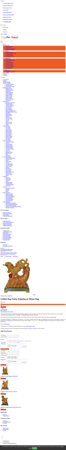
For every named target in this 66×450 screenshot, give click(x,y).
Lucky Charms (9, 166)
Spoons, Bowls (9, 117)
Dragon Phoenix (9, 144)
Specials (4, 80)
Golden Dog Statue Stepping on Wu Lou (9, 391)
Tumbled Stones (9, 183)
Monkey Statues (9, 136)
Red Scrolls (8, 168)
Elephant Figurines (9, 146)
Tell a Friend (10, 311)
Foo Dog (7, 149)
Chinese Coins (9, 159)
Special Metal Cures (10, 171)
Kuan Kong (8, 91)
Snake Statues (8, 132)
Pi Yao (7, 154)
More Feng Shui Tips (10, 56)
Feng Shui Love (9, 68)
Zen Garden (8, 100)
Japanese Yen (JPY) (7, 17)
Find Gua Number (9, 55)
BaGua (7, 160)
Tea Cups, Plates (9, 118)
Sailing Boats (8, 170)
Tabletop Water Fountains (11, 205)
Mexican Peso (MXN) (7, 19)
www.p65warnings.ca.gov (29, 326)
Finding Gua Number (7, 224)
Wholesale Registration (10, 71)
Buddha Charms (9, 95)
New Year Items (6, 45)
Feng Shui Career (9, 63)
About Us (5, 74)
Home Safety (8, 61)
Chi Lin (7, 143)
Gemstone (5, 176)
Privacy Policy (6, 72)
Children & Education (10, 60)
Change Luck (8, 59)
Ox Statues (8, 128)
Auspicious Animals (10, 141)
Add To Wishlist (4, 309)
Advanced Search (6, 421)
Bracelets (7, 189)
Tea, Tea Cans (8, 107)
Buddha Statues (9, 88)
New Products (6, 79)
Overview (3, 311)
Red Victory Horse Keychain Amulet (8, 253)
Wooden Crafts (9, 123)
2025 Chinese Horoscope (11, 53)
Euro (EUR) (5, 10)
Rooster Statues (9, 137)
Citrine (7, 181)
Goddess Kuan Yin (9, 89)
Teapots (7, 121)
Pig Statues (8, 139)
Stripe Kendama (9, 198)
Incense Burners (9, 98)
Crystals (7, 162)
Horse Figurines (9, 133)
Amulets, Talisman (7, 83)
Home (4, 44)
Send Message (3, 364)
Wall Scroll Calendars (10, 102)
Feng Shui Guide (6, 57)
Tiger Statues (8, 129)
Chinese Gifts (6, 101)
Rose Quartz (8, 178)
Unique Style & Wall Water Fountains (13, 206)
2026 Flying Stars (9, 52)
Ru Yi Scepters (9, 169)
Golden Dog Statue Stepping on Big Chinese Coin (11, 407)
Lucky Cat (8, 151)
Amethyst (8, 177)
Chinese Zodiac (6, 125)
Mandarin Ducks (9, 152)
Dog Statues (8, 138)
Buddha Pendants (9, 92)
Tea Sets (7, 119)
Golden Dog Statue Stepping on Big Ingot (9, 376)
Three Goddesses (9, 93)
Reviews (6, 311)
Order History (6, 429)
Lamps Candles (9, 96)
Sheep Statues (8, 134)
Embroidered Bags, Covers (11, 111)
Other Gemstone (9, 182)
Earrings (7, 190)
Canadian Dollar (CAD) (8, 5)
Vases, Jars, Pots (9, 122)
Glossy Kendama (9, 193)
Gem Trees (8, 185)
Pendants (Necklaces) (10, 188)
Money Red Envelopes (10, 110)
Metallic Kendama (9, 194)
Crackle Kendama (9, 197)
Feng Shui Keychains (10, 86)
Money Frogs (8, 153)
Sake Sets (8, 116)
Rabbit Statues (9, 130)
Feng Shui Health (9, 64)
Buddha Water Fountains (11, 203)
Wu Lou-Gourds (9, 174)
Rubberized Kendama (10, 196)
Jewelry (4, 186)
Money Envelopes (9, 46)
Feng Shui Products (7, 156)
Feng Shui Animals (7, 140)
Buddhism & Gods (7, 87)
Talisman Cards (9, 85)
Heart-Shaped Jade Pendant (6, 250)
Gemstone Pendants (10, 184)
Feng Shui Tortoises (10, 148)
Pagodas (7, 167)
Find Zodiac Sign (9, 54)
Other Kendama (9, 200)
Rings (7, 191)
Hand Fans (8, 113)
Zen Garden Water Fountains (11, 204)
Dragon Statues (9, 131)
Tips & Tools (5, 51)
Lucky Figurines (9, 94)
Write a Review (4, 310)
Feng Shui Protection (10, 66)
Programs (5, 69)
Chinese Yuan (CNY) (7, 7)
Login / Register (4, 34)
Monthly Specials (6, 81)
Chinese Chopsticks (10, 104)
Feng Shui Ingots (9, 163)
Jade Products (8, 114)
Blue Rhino (8, 155)
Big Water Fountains (10, 207)
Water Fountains (6, 201)
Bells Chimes (8, 161)
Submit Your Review (5, 349)
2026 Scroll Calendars (10, 49)
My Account (5, 27)
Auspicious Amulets (10, 84)
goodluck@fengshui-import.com (9, 443)
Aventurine (8, 179)
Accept (34, 448)
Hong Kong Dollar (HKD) (8, 14)
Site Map (5, 423)
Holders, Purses (9, 115)
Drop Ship (8, 70)
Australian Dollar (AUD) (8, 3)
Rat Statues (8, 126)
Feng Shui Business (10, 62)
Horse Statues (8, 47)
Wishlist (4, 29)
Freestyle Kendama (10, 199)
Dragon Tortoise (9, 145)
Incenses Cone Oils (10, 99)
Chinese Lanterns (9, 106)
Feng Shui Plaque (9, 164)
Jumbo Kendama (6, 192)
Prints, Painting (9, 108)
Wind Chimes (8, 173)
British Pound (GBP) (7, 12)
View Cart (5, 31)
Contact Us (5, 75)
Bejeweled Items (9, 103)
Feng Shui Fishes (9, 147)
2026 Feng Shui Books (10, 48)
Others (7, 124)
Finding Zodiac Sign (7, 223)
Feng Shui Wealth (9, 67)
